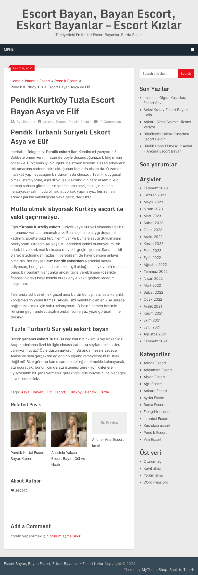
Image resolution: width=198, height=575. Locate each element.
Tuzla (104, 392)
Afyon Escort (154, 377)
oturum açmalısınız (65, 536)
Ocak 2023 (153, 229)
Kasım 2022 (153, 243)
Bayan (38, 392)
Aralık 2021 (153, 306)
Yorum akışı (153, 475)
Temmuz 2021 (155, 341)
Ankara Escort (155, 390)
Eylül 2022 (152, 257)
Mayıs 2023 (153, 202)
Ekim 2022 (152, 250)
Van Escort (152, 439)
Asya (25, 392)
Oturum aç (152, 461)
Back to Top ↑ (181, 569)
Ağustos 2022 (155, 264)
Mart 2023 (152, 216)
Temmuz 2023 (156, 188)
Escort (60, 392)
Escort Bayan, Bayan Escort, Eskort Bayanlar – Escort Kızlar (99, 19)
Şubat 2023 (153, 223)
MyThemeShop (154, 569)
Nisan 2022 (153, 278)
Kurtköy (75, 392)
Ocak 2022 (153, 299)
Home (15, 81)
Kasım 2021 (153, 313)
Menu (9, 49)
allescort (28, 122)
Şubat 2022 (153, 292)
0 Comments (111, 122)
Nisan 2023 (153, 209)
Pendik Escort (66, 81)
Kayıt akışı (152, 468)
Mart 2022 (152, 285)
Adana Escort (155, 363)
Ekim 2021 (152, 320)
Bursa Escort (154, 404)
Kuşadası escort (157, 425)
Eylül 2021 (152, 327)
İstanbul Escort (37, 81)
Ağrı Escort (153, 384)
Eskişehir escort (157, 411)
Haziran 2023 (155, 195)
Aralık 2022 (153, 236)
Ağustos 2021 (155, 334)
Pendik (91, 392)
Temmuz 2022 (156, 271)
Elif (49, 392)
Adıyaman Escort (158, 370)
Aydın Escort (154, 397)
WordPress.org (156, 482)
